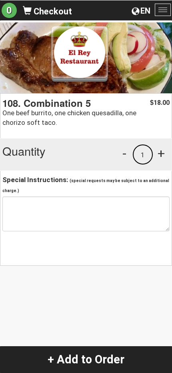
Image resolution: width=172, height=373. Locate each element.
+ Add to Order (86, 359)
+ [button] (161, 153)
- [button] (124, 153)
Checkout (52, 11)
